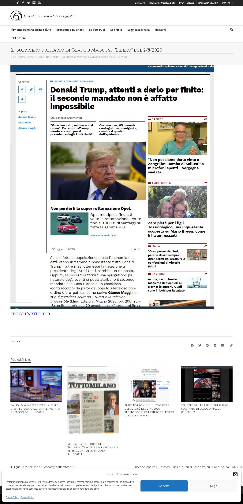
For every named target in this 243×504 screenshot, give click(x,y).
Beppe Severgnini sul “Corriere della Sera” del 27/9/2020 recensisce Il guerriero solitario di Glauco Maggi (149, 410)
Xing (17, 3)
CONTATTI (227, 3)
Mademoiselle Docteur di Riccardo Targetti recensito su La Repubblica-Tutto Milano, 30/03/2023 (93, 449)
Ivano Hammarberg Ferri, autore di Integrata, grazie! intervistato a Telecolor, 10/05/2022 (35, 409)
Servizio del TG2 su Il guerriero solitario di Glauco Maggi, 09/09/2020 (204, 409)
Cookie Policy (12, 497)
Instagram (34, 3)
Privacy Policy (27, 497)
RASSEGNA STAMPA (208, 3)
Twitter (28, 3)
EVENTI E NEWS (186, 3)
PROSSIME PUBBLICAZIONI (162, 3)
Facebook (23, 3)
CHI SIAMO (140, 3)
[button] (235, 474)
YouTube (39, 3)
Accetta (164, 486)
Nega (213, 486)
